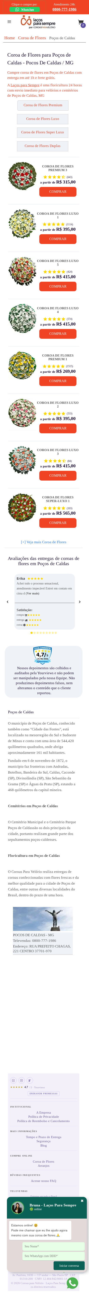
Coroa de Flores (32, 37)
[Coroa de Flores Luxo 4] (22, 320)
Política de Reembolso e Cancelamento (43, 1121)
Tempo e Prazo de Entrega (43, 1137)
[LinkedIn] (13, 1080)
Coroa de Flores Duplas (42, 146)
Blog (43, 1145)
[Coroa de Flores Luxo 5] (22, 272)
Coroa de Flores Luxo (42, 119)
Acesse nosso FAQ (43, 1181)
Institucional (21, 1107)
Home (9, 37)
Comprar (58, 191)
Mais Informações (23, 1131)
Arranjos (43, 1165)
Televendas (19, 1191)
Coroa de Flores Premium (43, 105)
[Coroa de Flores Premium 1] (22, 367)
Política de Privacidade (43, 1116)
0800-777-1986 (64, 9)
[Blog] (30, 1080)
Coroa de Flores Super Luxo (42, 132)
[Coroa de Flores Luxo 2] (22, 414)
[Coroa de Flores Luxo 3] (22, 462)
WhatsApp (27, 9)
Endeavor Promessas (44, 1093)
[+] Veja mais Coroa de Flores (43, 542)
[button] (17, 107)
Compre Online (21, 1156)
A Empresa (43, 1112)
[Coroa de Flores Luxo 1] (22, 225)
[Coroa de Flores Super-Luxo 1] (22, 509)
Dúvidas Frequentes (25, 1175)
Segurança (44, 1141)
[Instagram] (21, 1080)
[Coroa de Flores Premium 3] (22, 178)
